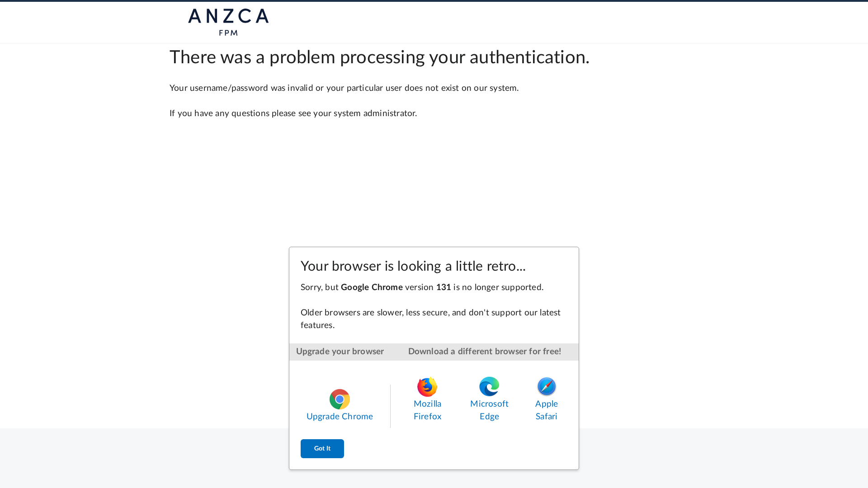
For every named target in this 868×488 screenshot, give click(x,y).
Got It (322, 449)
